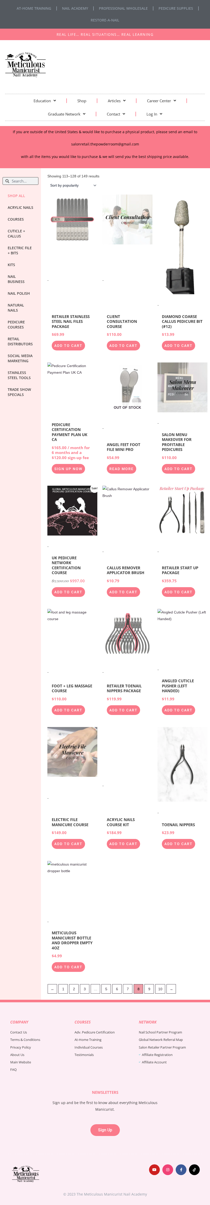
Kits (11, 264)
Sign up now (68, 469)
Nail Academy (75, 8)
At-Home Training (34, 8)
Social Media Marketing (20, 358)
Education (42, 100)
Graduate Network (64, 114)
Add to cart (68, 346)
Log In (151, 114)
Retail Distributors (20, 341)
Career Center (159, 100)
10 (160, 989)
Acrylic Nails (20, 207)
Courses (16, 219)
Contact (113, 114)
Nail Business (16, 279)
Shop (81, 100)
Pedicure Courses (16, 324)
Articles (114, 100)
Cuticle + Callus (16, 233)
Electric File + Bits (20, 250)
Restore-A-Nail (105, 20)
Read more (121, 469)
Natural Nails (16, 308)
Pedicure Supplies (176, 8)
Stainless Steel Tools (19, 375)
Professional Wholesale (123, 8)
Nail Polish (19, 293)
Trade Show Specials (19, 392)
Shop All (16, 195)
